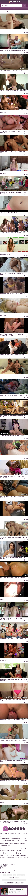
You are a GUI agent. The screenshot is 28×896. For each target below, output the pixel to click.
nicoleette (9, 875)
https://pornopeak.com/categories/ (7, 864)
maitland (12, 877)
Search (24, 5)
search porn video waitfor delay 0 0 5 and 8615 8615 (14, 880)
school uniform (21, 875)
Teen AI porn (3, 866)
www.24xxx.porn (3, 865)
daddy (17, 877)
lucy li (14, 875)
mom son (17, 882)
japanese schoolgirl (9, 882)
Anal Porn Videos (4, 867)
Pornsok (2, 868)
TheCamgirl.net (14, 870)
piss (22, 882)
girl (4, 875)
